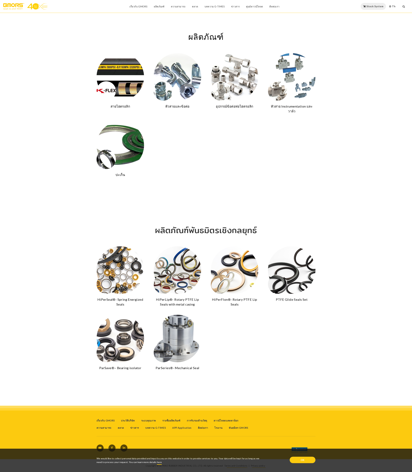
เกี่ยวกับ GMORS (138, 6)
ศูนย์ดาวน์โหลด (254, 6)
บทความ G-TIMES (215, 6)
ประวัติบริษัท (128, 420)
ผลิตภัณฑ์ (159, 6)
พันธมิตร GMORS (238, 427)
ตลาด (195, 6)
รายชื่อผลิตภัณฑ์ (171, 420)
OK (302, 459)
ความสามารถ (178, 6)
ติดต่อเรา (274, 6)
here (159, 462)
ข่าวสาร (235, 6)
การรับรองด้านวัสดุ (197, 420)
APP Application (181, 427)
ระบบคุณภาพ (148, 420)
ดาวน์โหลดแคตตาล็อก (226, 420)
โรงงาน (218, 427)
